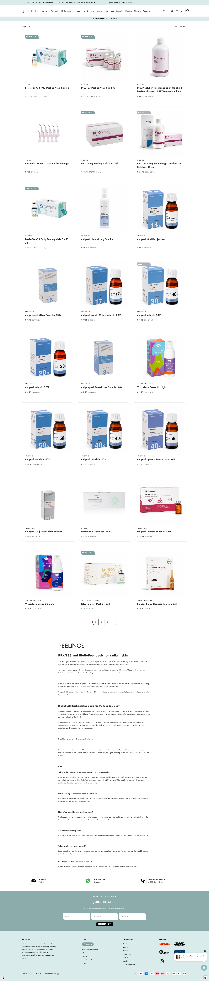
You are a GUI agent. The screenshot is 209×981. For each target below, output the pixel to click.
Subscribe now (86, 503)
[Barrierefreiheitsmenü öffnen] (3, 978)
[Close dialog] (139, 466)
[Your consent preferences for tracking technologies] (205, 977)
